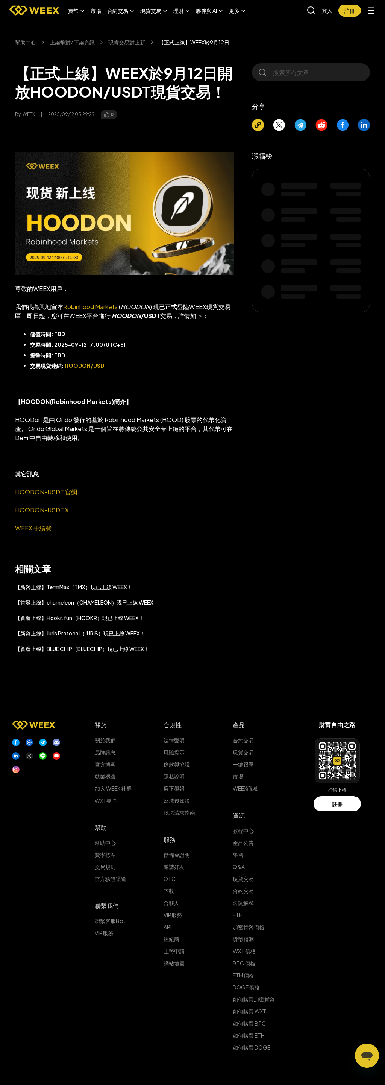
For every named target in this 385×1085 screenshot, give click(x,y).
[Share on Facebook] (343, 125)
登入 (327, 10)
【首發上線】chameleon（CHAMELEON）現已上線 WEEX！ (87, 602)
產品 (239, 725)
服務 (170, 839)
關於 (101, 725)
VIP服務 (104, 933)
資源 (239, 815)
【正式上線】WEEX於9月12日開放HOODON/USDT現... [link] (196, 42)
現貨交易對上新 (126, 42)
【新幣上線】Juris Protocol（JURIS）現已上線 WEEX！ (80, 633)
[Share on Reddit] (321, 125)
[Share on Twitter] (279, 125)
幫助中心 (25, 42)
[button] (76, 10)
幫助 (101, 827)
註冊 (337, 803)
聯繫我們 (107, 906)
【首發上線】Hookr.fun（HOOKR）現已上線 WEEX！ (79, 617)
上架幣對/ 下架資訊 (72, 42)
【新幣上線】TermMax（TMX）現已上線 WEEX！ (73, 587)
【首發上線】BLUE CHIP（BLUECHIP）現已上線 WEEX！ (82, 648)
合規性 (173, 725)
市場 (96, 10)
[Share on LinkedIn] (364, 125)
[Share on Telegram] (300, 125)
